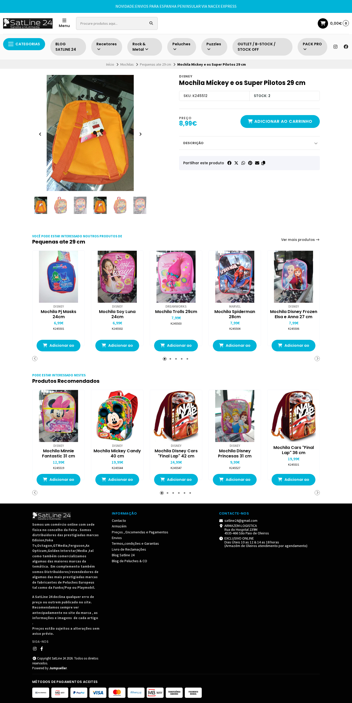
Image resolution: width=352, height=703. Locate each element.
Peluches (181, 44)
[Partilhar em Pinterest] (250, 163)
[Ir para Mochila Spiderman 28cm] (235, 277)
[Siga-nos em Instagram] (335, 47)
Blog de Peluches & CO (129, 561)
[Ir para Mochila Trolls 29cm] (176, 277)
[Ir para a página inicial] (28, 23)
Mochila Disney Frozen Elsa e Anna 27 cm (293, 314)
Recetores (106, 44)
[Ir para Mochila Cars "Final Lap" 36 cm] (293, 416)
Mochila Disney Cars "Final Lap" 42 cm (176, 453)
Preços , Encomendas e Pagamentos (140, 532)
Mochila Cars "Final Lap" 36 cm (293, 450)
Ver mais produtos (298, 239)
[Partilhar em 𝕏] (236, 163)
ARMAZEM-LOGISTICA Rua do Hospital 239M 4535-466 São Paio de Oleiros (246, 529)
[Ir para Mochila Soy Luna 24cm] (117, 277)
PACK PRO (312, 44)
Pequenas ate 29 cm (155, 64)
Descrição (193, 143)
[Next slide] (140, 134)
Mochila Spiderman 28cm (234, 314)
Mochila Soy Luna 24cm (117, 314)
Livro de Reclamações (129, 549)
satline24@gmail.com (240, 520)
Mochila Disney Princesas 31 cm (235, 453)
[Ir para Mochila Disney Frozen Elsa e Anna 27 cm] (293, 277)
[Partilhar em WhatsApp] (243, 163)
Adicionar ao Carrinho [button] (61, 347)
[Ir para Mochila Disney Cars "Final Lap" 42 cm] (176, 416)
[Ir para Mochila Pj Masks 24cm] (58, 277)
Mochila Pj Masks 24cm (58, 314)
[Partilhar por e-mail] (257, 163)
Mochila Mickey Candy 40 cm (117, 453)
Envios (117, 538)
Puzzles (213, 44)
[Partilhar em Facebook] (229, 163)
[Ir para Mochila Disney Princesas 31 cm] (235, 416)
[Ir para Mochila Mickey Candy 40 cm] (117, 416)
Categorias (27, 44)
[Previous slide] (40, 134)
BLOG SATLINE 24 (65, 46)
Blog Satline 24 (123, 555)
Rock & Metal (139, 46)
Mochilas (127, 64)
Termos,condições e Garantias (135, 543)
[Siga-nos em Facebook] (346, 47)
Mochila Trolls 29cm (176, 311)
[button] (263, 163)
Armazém (119, 526)
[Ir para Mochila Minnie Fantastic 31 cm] (58, 416)
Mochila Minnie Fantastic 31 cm (58, 453)
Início (110, 64)
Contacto (119, 520)
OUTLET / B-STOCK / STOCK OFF (256, 46)
